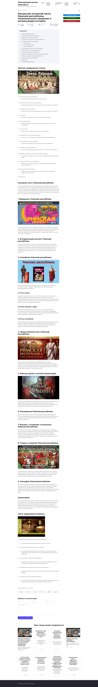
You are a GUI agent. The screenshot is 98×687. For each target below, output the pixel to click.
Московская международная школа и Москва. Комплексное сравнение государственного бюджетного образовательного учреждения (57, 662)
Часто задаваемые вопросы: (28, 61)
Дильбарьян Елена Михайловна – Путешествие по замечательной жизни (41, 633)
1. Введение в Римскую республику (29, 37)
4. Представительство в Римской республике (32, 48)
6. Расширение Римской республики (30, 52)
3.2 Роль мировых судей (29, 44)
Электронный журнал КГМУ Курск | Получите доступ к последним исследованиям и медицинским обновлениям (24, 642)
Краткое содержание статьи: (28, 33)
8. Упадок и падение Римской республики (31, 56)
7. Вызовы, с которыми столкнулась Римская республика (34, 54)
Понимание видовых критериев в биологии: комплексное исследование (41, 660)
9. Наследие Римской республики (29, 57)
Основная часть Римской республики (30, 35)
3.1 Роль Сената (27, 43)
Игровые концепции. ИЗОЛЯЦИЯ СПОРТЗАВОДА (72, 640)
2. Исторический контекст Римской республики (33, 39)
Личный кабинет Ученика (48, 3)
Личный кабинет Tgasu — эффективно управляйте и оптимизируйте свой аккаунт (73, 661)
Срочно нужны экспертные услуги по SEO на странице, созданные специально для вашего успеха (24, 661)
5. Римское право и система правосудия (31, 50)
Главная (43, 2)
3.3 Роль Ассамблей (28, 46)
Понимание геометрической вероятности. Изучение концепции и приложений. (57, 634)
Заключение (24, 59)
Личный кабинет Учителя (66, 3)
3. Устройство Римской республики (29, 41)
